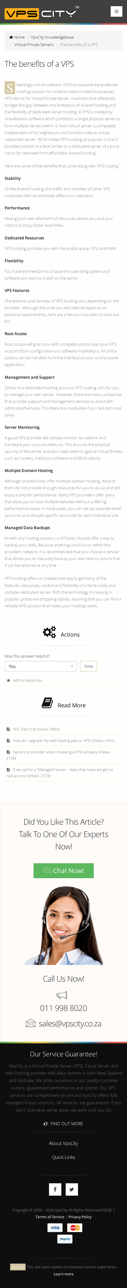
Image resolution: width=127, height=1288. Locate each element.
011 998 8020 (63, 1007)
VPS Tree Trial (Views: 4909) (35, 728)
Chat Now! (67, 870)
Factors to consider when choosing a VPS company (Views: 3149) (58, 754)
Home (19, 37)
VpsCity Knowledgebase (52, 37)
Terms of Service (49, 1216)
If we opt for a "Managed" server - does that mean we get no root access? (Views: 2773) (59, 772)
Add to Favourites (27, 680)
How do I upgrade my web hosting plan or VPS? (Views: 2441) (63, 740)
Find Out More (65, 1123)
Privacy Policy (80, 1216)
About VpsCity (63, 1143)
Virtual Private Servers (34, 44)
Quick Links (63, 1157)
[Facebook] (55, 1189)
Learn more (64, 1273)
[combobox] (41, 666)
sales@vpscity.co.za (70, 1023)
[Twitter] (72, 1189)
